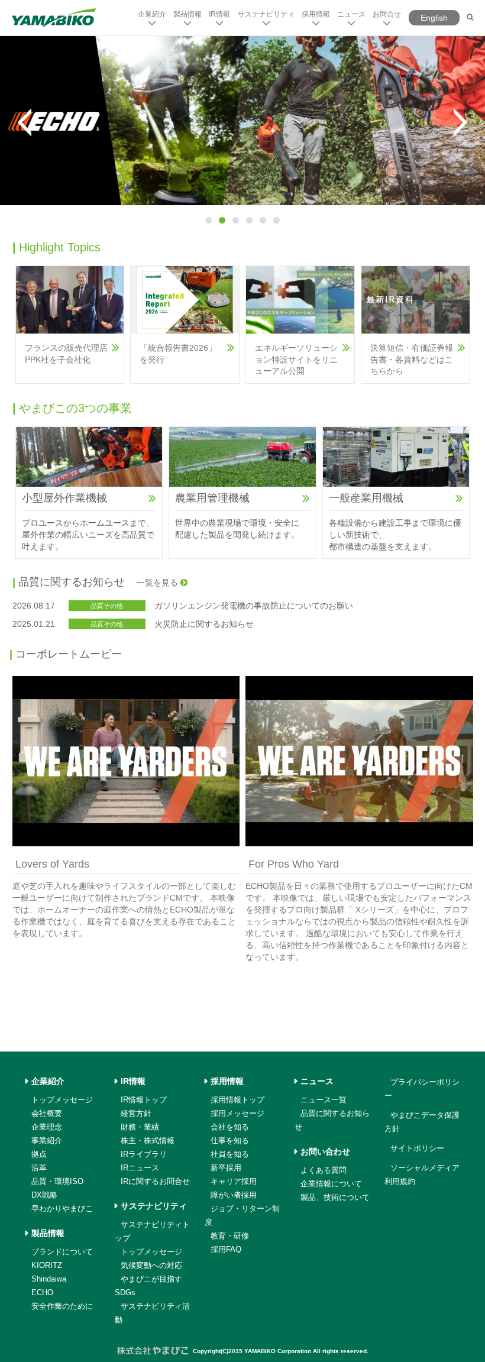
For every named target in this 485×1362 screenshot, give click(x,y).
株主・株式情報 (147, 1140)
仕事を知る (230, 1140)
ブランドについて (62, 1251)
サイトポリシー (417, 1148)
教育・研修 (230, 1235)
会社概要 (46, 1113)
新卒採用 (226, 1167)
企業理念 (46, 1126)
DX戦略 (44, 1194)
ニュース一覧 (323, 1099)
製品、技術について (335, 1197)
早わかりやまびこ (62, 1208)
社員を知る (230, 1154)
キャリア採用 (234, 1181)
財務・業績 (140, 1126)
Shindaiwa (48, 1278)
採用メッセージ (237, 1113)
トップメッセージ (62, 1099)
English (434, 17)
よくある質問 (323, 1170)
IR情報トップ (144, 1099)
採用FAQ (226, 1249)
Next (460, 122)
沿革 (39, 1167)
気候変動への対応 (151, 1265)
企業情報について (331, 1183)
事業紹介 (46, 1140)
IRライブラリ (144, 1154)
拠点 (39, 1154)
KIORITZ (46, 1265)
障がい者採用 (234, 1194)
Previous (24, 122)
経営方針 (136, 1113)
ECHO (42, 1292)
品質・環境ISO (57, 1181)
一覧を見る (158, 582)
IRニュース (140, 1167)
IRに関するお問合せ (155, 1181)
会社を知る (230, 1126)
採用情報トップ (237, 1099)
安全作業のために (62, 1306)
